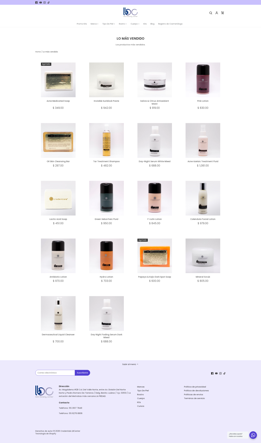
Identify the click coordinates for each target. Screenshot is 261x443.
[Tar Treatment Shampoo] (106, 140)
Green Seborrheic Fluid (106, 219)
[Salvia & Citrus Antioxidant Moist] (154, 79)
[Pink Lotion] (203, 79)
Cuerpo (141, 398)
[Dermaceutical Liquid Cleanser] (58, 313)
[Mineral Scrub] (203, 256)
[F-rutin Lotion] (154, 198)
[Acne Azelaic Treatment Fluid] (203, 140)
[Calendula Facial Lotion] (203, 198)
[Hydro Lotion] (106, 256)
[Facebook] (36, 2)
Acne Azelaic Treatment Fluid (203, 161)
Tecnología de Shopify (45, 433)
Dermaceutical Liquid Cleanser (58, 334)
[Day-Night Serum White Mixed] (154, 140)
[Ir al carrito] (222, 12)
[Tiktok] (48, 2)
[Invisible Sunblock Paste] (106, 79)
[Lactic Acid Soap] (58, 198)
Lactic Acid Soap (58, 219)
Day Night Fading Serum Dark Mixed (106, 336)
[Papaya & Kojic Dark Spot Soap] (154, 256)
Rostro (140, 394)
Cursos (140, 406)
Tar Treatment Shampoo (106, 161)
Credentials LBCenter (70, 431)
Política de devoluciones (196, 390)
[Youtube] (40, 2)
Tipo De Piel (143, 390)
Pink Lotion (203, 101)
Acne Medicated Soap (58, 101)
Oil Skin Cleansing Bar (58, 161)
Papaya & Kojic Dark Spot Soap (154, 276)
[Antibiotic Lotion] (58, 256)
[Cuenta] (217, 12)
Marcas (141, 386)
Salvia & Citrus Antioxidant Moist (154, 102)
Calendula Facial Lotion (202, 219)
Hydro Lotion (106, 276)
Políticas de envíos (193, 394)
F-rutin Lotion (154, 219)
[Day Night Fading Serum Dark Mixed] (106, 313)
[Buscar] (211, 12)
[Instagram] (44, 2)
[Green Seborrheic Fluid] (106, 198)
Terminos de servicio (194, 398)
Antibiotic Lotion (58, 276)
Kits (139, 402)
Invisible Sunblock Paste (106, 101)
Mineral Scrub (203, 276)
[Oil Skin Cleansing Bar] (58, 140)
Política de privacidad (195, 386)
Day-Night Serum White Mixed (154, 161)
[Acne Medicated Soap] (58, 79)
